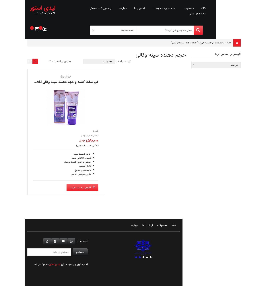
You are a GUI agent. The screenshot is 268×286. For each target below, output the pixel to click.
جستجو (80, 252)
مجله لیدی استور (197, 14)
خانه (203, 8)
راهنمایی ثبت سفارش (100, 8)
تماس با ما (139, 8)
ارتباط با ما (147, 225)
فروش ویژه (65, 76)
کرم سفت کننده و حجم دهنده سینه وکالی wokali (64, 82)
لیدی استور (54, 264)
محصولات (189, 8)
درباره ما (123, 8)
